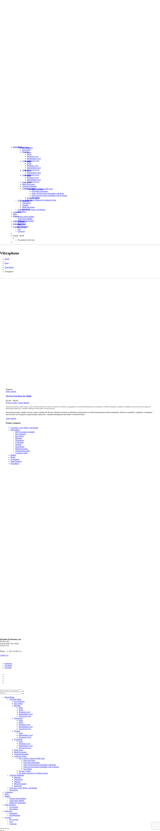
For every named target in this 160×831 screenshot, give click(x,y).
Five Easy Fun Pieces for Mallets (19, 396)
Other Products (16, 461)
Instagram (8, 663)
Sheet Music (15, 430)
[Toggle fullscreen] (3, 828)
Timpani (18, 445)
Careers (7, 683)
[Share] (6, 828)
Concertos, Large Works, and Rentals (24, 428)
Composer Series (21, 453)
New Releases (20, 434)
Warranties (9, 674)
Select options (11, 391)
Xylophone (19, 442)
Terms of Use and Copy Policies (17, 677)
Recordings (15, 464)
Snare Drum (19, 447)
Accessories (15, 459)
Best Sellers (19, 436)
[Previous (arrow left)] (1, 830)
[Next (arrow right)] (3, 830)
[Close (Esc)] (8, 828)
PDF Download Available (24, 432)
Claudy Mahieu (23, 403)
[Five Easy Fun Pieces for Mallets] (25, 337)
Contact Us (4, 655)
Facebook (8, 666)
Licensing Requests (12, 681)
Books (13, 457)
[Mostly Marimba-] (80, 143)
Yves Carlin (12, 403)
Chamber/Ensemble (22, 451)
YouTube (8, 668)
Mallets (13, 455)
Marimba (18, 438)
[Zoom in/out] (1, 828)
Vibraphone (19, 440)
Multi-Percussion (21, 449)
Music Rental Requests (13, 679)
